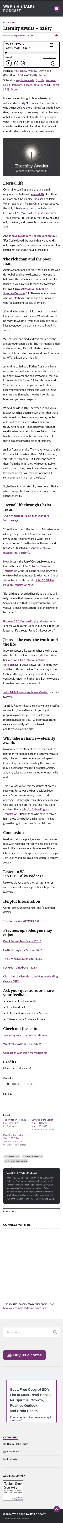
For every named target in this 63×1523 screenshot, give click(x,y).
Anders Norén (21, 1518)
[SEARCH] (55, 1332)
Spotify (40, 80)
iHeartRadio (31, 84)
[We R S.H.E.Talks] (13, 1499)
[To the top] (56, 1509)
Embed (43, 75)
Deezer (54, 84)
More (14, 89)
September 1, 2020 (23, 35)
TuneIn (45, 84)
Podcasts (9, 22)
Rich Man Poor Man (16, 1161)
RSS (7, 89)
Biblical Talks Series (17, 1443)
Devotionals (14, 1451)
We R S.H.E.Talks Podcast (19, 8)
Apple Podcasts (25, 80)
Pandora (17, 84)
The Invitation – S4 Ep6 (15, 1119)
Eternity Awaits (33, 1156)
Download (45, 70)
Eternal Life (12, 1156)
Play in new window (25, 70)
